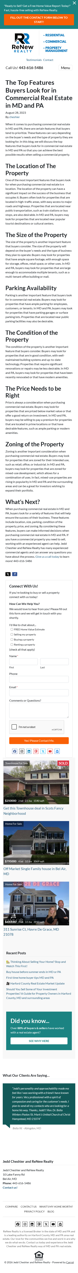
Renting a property (24, 644)
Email (13, 687)
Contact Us (28, 1206)
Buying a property (24, 639)
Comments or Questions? (25, 700)
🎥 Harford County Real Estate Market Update (35, 983)
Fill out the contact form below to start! (39, 20)
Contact (48, 59)
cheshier (14, 117)
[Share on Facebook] (14, 574)
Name (13, 656)
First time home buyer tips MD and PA (30, 977)
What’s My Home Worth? (56, 1206)
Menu (65, 67)
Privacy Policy (34, 1211)
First (11, 667)
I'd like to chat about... (22, 625)
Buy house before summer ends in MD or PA (33, 971)
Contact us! (10, 1187)
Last (42, 667)
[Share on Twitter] (8, 574)
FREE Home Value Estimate (29, 629)
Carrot (70, 1262)
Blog (51, 1211)
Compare (11, 1206)
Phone (13, 673)
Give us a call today (47, 556)
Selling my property (25, 634)
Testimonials (34, 59)
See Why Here (39, 1041)
